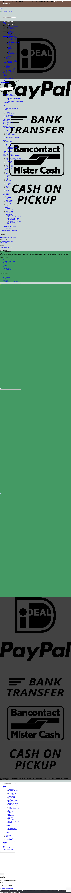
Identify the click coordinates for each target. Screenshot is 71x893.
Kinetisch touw (9, 165)
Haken (7, 164)
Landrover (8, 180)
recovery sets (9, 166)
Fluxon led (8, 208)
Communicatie (11, 28)
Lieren (4, 140)
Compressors (11, 36)
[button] (8, 21)
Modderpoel (6, 276)
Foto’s (4, 74)
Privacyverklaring (10, 71)
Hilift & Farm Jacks (13, 37)
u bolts (7, 204)
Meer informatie (15, 892)
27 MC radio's (9, 115)
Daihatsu (8, 171)
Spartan (10, 150)
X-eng (9, 56)
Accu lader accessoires (14, 98)
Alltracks (10, 45)
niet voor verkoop (7, 152)
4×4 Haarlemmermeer (9, 62)
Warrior (10, 55)
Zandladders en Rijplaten (14, 42)
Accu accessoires (7, 94)
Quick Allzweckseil (8, 154)
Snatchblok (8, 139)
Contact (5, 75)
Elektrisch (8, 129)
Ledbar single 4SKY (13, 219)
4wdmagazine (6, 277)
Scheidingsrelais (12, 99)
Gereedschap (9, 161)
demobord (10, 215)
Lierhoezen (8, 133)
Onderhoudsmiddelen (13, 40)
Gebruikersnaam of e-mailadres (8, 880)
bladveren (8, 197)
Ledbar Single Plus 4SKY (14, 221)
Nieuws (5, 72)
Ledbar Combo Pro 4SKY (14, 218)
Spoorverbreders (12, 61)
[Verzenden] (0, 90)
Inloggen (10, 885)
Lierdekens (8, 132)
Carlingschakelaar (12, 34)
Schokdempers (9, 200)
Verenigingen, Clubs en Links (10, 281)
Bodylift (10, 33)
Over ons (8, 63)
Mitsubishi (8, 185)
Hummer (8, 173)
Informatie (8, 58)
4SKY (9, 51)
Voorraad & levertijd (8, 78)
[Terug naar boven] (0, 781)
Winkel (5, 77)
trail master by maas (13, 53)
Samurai (10, 148)
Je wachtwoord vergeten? (6, 888)
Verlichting (11, 41)
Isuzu (7, 176)
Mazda (7, 182)
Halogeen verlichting (11, 210)
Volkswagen (9, 193)
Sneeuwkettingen (12, 60)
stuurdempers (9, 203)
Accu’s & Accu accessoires (15, 29)
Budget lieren (9, 141)
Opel (7, 187)
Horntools (10, 50)
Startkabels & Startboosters (15, 101)
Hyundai (8, 175)
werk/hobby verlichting (11, 224)
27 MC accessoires (11, 113)
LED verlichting (9, 212)
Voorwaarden (9, 70)
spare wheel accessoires (12, 108)
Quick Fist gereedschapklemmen (11, 155)
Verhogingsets (9, 205)
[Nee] (19, 892)
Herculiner (10, 48)
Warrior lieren (9, 145)
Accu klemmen (12, 97)
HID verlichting (9, 211)
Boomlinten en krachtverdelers (13, 158)
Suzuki (7, 190)
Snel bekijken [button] (3, 232)
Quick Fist (10, 52)
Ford (7, 172)
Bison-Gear (6, 106)
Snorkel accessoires (11, 189)
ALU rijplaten (11, 32)
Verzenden (8, 66)
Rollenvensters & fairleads (12, 137)
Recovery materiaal (13, 26)
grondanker (8, 162)
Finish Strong (6, 119)
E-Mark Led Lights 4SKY (14, 217)
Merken (7, 43)
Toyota (7, 192)
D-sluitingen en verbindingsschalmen (15, 159)
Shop (4, 23)
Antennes (8, 116)
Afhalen (7, 67)
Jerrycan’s (10, 38)
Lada (7, 179)
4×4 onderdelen (9, 24)
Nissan (7, 186)
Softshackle (9, 168)
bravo (9, 47)
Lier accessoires (7, 126)
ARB (9, 46)
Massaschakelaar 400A (6, 247)
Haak (7, 130)
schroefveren (9, 201)
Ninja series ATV (12, 147)
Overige (7, 57)
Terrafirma (8, 144)
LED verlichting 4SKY (11, 214)
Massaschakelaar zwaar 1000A (8, 237)
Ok (10, 892)
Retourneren (9, 65)
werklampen (11, 222)
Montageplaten (9, 136)
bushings (8, 198)
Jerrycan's (5, 125)
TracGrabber (6, 194)
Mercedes (8, 183)
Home (4, 22)
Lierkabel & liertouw (11, 134)
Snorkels (10, 27)
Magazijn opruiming (8, 151)
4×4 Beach (5, 280)
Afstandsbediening (10, 127)
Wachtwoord (3, 883)
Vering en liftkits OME (8, 196)
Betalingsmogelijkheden (11, 69)
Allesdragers (11, 31)
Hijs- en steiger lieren (11, 143)
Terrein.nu (5, 279)
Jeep (7, 178)
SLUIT (2, 873)
